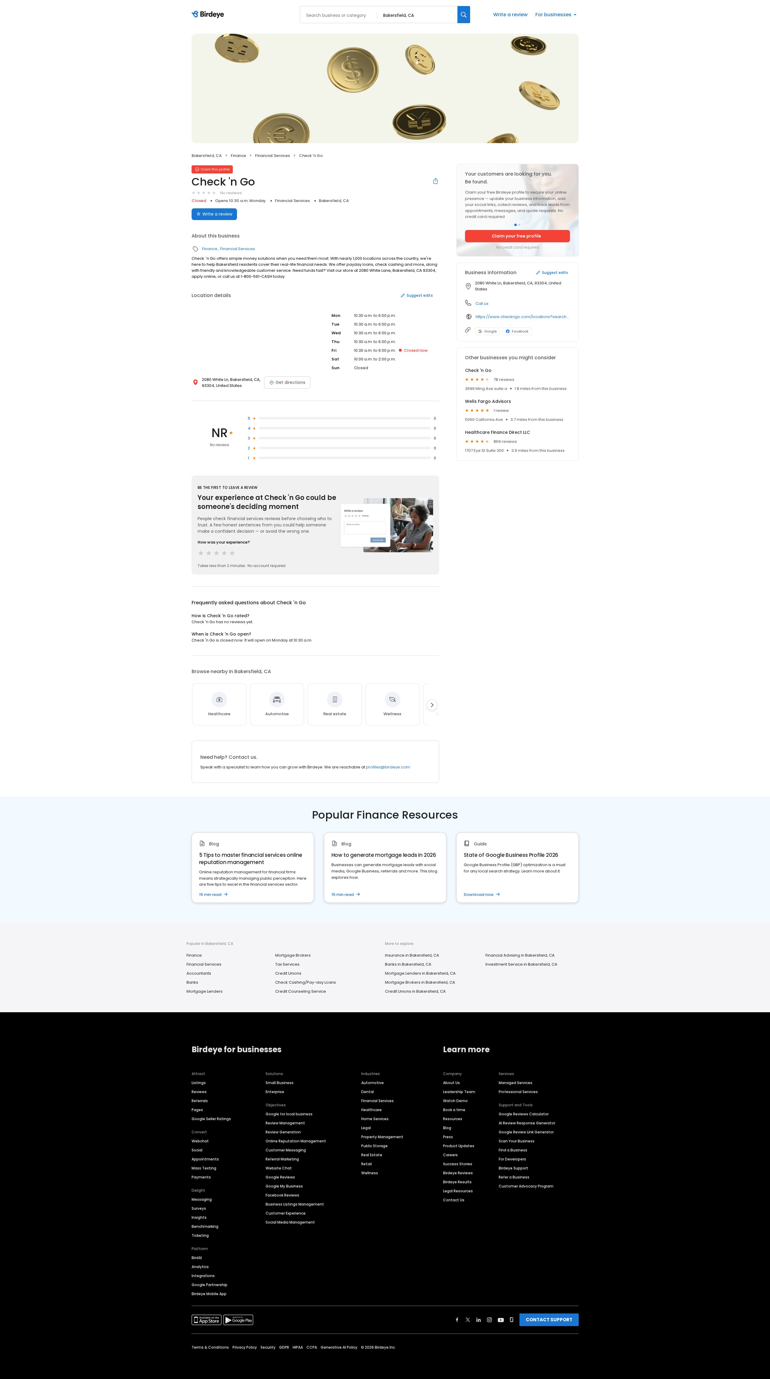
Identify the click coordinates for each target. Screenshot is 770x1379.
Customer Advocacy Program (526, 1186)
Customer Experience (286, 1213)
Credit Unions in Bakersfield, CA (415, 991)
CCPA (311, 1347)
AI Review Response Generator (527, 1123)
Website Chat (279, 1168)
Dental (367, 1091)
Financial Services (272, 155)
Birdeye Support (513, 1168)
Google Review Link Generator (526, 1132)
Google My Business (284, 1186)
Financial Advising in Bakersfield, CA (520, 955)
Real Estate (371, 1154)
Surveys (199, 1208)
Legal (366, 1127)
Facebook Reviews (282, 1195)
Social (197, 1150)
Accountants (198, 973)
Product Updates (458, 1145)
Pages (197, 1109)
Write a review (510, 14)
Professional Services (518, 1091)
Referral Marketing (282, 1159)
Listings (199, 1082)
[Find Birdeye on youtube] (501, 1319)
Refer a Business (514, 1177)
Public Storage (374, 1145)
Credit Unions (288, 973)
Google (490, 331)
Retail (366, 1163)
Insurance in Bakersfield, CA (412, 955)
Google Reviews (280, 1177)
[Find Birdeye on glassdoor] (511, 1319)
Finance (238, 155)
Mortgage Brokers (293, 955)
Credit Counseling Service (300, 991)
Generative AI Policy (339, 1347)
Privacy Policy (245, 1347)
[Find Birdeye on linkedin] (478, 1319)
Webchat (200, 1141)
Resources (452, 1118)
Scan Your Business (516, 1141)
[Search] (463, 14)
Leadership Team (459, 1091)
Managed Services (515, 1082)
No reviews (231, 193)
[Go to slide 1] (515, 225)
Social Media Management (290, 1222)
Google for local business (289, 1114)
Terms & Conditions (210, 1347)
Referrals (200, 1100)
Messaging (202, 1199)
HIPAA (298, 1347)
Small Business (280, 1082)
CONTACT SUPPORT (549, 1319)
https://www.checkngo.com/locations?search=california (523, 317)
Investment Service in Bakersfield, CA (521, 964)
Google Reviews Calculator (524, 1114)
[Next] (432, 705)
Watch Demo (455, 1100)
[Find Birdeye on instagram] (489, 1319)
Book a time (454, 1109)
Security (268, 1347)
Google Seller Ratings (211, 1118)
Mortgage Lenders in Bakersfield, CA (420, 973)
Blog (447, 1127)
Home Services (375, 1118)
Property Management (382, 1136)
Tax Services (287, 964)
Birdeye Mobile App (209, 1293)
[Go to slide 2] (519, 225)
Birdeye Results (457, 1181)
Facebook (520, 331)
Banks (192, 982)
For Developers (512, 1159)
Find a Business (513, 1150)
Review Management (285, 1123)
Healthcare (371, 1109)
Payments (201, 1177)
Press (448, 1136)
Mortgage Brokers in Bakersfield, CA (420, 982)
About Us (451, 1082)
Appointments (205, 1159)
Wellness (369, 1172)
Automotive (372, 1082)
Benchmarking (205, 1226)
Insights (199, 1217)
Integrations (203, 1275)
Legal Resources (458, 1191)
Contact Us (453, 1200)
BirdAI (197, 1257)
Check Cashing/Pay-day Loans (305, 982)
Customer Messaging (286, 1150)
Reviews (199, 1091)
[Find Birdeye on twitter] (468, 1319)
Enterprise (275, 1091)
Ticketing (200, 1235)
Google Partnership (209, 1284)
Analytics (200, 1266)
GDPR (284, 1347)
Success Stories (457, 1163)
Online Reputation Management (296, 1141)
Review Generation (283, 1132)
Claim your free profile (516, 236)
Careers (450, 1154)
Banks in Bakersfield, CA (408, 964)
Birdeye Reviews (458, 1172)
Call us (482, 303)
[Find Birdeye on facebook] (457, 1319)
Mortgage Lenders (204, 991)
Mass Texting (204, 1168)
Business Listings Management (295, 1204)
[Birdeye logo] (209, 15)
